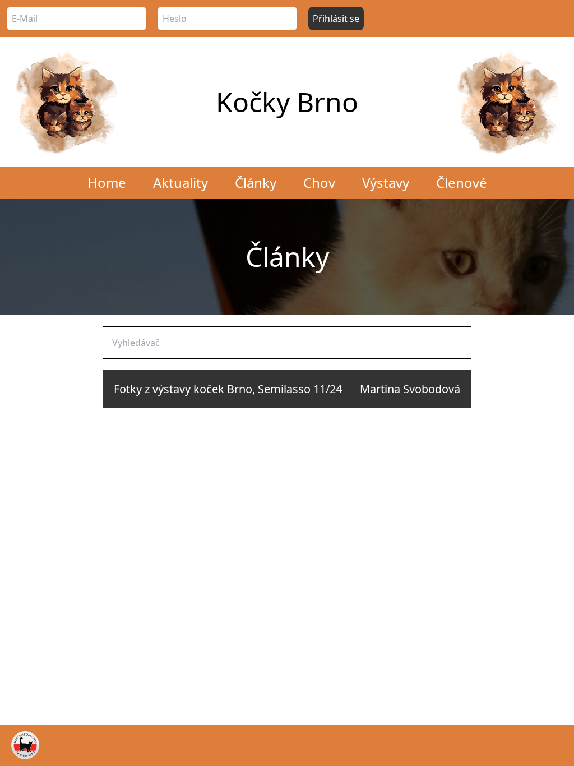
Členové (461, 182)
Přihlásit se (336, 18)
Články (255, 182)
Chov (319, 182)
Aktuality (180, 182)
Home (106, 182)
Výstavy (385, 182)
